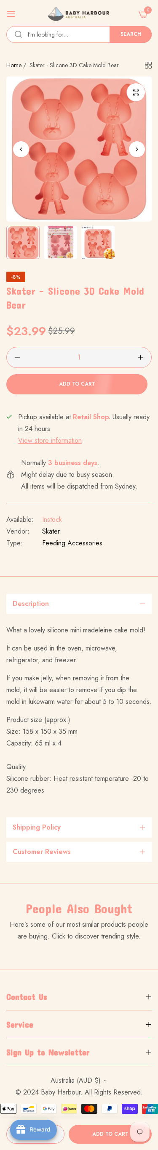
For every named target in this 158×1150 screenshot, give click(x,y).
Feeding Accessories (72, 543)
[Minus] (17, 357)
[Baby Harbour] (79, 13)
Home (13, 65)
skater (51, 531)
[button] (137, 149)
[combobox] (79, 34)
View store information (50, 440)
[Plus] (140, 357)
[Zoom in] (135, 92)
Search (131, 34)
